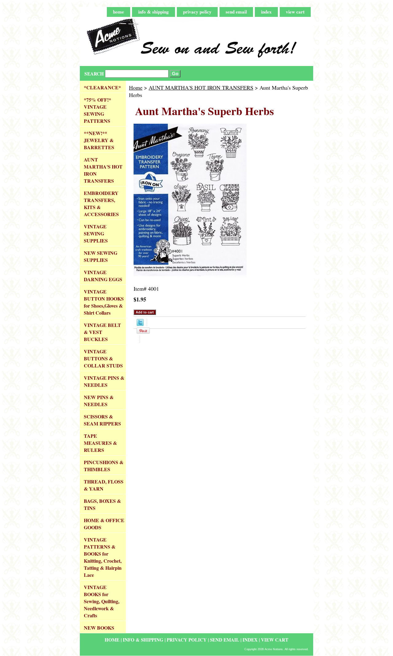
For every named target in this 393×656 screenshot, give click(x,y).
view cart (295, 11)
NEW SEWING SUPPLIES (100, 256)
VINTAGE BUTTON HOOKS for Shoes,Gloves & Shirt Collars (104, 302)
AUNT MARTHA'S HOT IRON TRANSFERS (201, 87)
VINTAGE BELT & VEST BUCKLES (102, 332)
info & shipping (153, 11)
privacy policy (197, 11)
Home (135, 87)
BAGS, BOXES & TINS (102, 504)
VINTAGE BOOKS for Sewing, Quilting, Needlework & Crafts (101, 601)
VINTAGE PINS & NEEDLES (104, 381)
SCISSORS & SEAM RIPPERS (102, 420)
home (118, 11)
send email (236, 11)
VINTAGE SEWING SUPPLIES (96, 233)
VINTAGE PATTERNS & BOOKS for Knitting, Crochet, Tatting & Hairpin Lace (103, 557)
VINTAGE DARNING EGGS (103, 276)
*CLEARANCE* (102, 87)
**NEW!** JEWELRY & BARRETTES (99, 140)
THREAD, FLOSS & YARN (103, 485)
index (266, 11)
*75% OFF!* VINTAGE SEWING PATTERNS (97, 110)
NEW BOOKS (99, 627)
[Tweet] (140, 324)
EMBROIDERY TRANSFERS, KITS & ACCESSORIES (101, 203)
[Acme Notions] (156, 41)
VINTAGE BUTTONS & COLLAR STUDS (103, 358)
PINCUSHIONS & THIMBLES (103, 466)
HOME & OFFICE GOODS (104, 524)
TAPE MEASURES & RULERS (100, 442)
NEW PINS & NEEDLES (99, 401)
